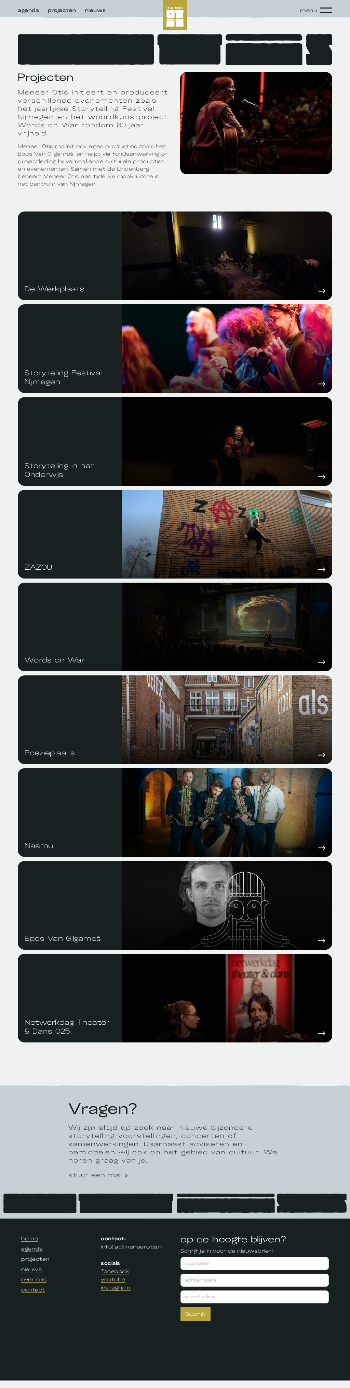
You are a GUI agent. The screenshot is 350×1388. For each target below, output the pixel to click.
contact (33, 1289)
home (29, 1238)
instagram (116, 1287)
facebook (115, 1271)
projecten (35, 1259)
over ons (33, 1279)
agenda (32, 1249)
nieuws (31, 1269)
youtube (113, 1279)
